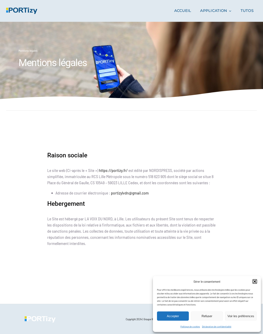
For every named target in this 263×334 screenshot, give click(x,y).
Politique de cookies (190, 326)
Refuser (207, 316)
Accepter (173, 316)
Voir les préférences (240, 316)
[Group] (21, 9)
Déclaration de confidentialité (216, 326)
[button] (255, 281)
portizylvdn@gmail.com (130, 192)
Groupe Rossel (151, 319)
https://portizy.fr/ (113, 170)
